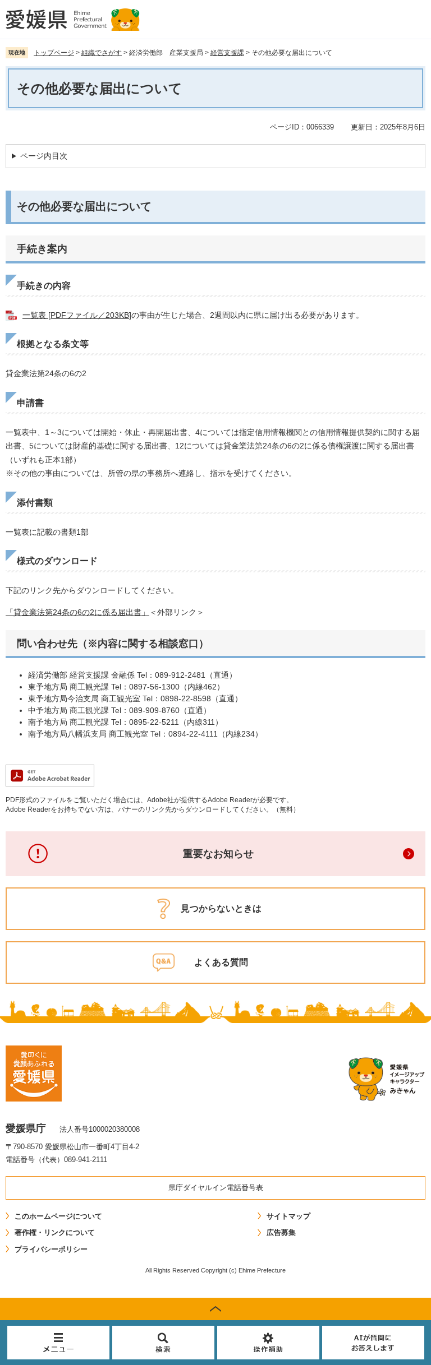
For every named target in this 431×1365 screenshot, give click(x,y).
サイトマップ (288, 1216)
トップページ (54, 53)
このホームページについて (58, 1216)
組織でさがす (101, 53)
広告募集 (281, 1232)
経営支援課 (227, 53)
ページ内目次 (43, 155)
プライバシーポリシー (51, 1249)
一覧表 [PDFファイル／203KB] (76, 315)
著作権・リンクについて (55, 1232)
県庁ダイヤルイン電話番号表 (215, 1187)
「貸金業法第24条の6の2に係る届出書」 (77, 612)
